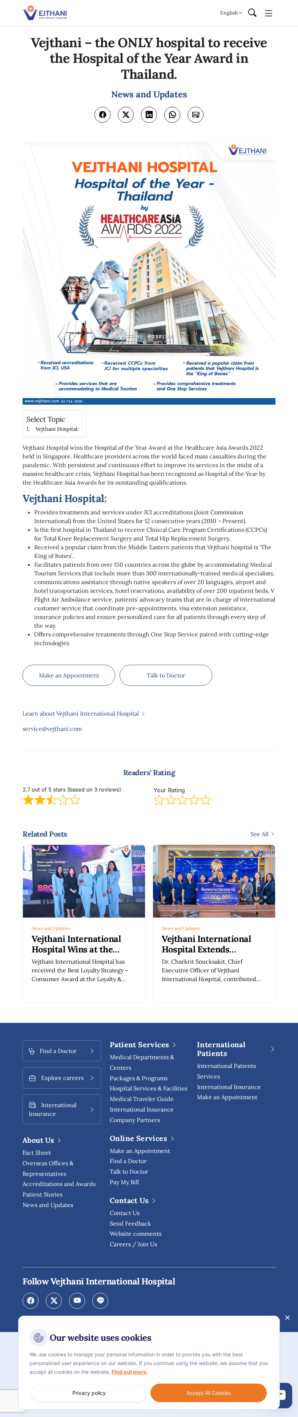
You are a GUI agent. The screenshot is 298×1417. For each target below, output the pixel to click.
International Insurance (229, 1086)
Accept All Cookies (208, 1393)
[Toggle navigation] (268, 13)
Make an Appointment (69, 675)
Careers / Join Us (133, 1244)
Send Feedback (130, 1223)
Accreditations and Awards (59, 1183)
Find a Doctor (128, 1161)
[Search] (252, 13)
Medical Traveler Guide (142, 1098)
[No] (287, 1317)
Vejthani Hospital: (57, 428)
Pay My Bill (124, 1182)
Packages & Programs (139, 1078)
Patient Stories (43, 1194)
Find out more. (130, 1372)
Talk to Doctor (166, 675)
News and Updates (51, 928)
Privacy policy (89, 1393)
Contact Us (125, 1212)
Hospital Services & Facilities (148, 1088)
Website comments (135, 1233)
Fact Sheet (37, 1152)
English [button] (229, 12)
